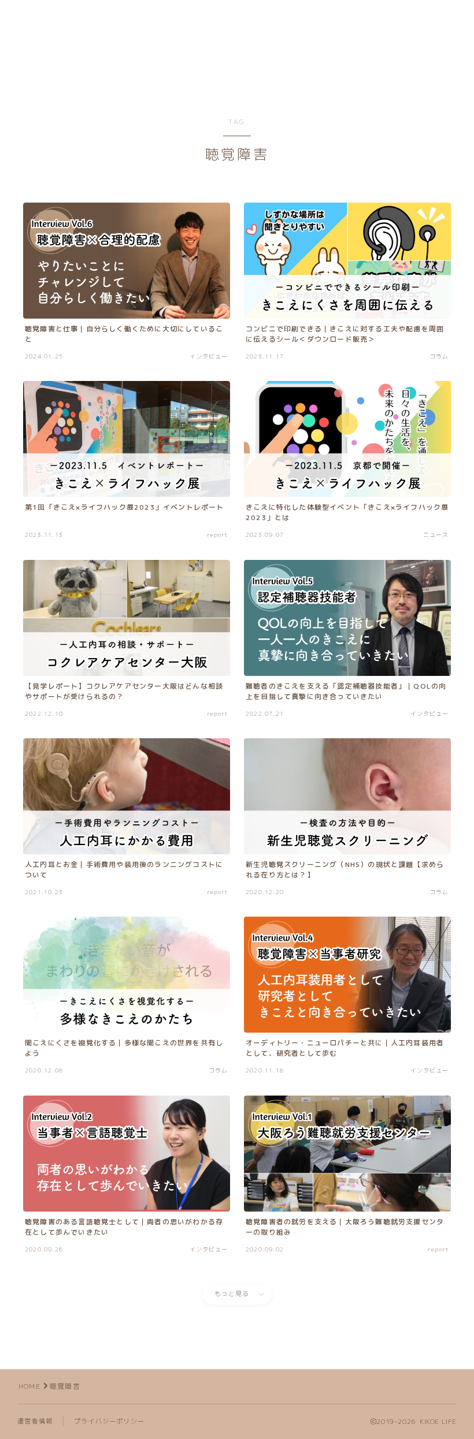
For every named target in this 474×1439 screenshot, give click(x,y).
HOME (29, 1386)
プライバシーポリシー (109, 1421)
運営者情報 (35, 1421)
